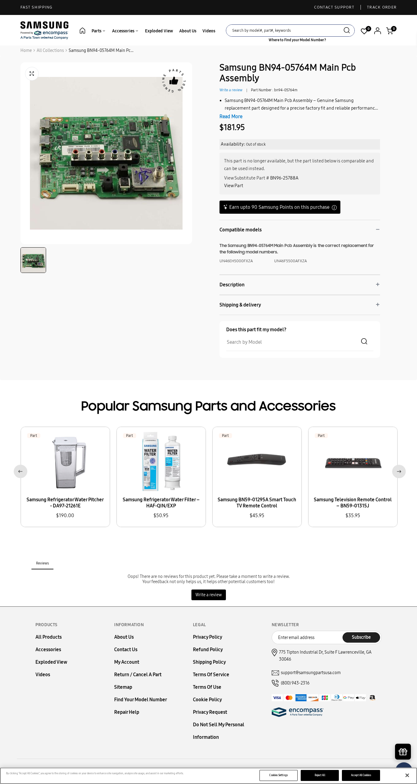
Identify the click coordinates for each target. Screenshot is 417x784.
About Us (187, 31)
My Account (126, 662)
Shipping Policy (209, 662)
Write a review (230, 90)
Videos (208, 31)
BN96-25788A (284, 178)
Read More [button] (230, 116)
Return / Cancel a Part (137, 674)
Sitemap (123, 687)
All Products (48, 637)
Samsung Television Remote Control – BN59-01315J (353, 503)
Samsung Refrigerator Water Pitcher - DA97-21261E (65, 503)
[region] (208, 776)
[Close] (407, 775)
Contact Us (125, 649)
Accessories (123, 31)
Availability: (233, 144)
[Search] (346, 31)
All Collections (50, 50)
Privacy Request (210, 712)
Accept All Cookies (361, 775)
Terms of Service (211, 674)
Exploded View (159, 31)
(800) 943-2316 (295, 683)
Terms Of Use (207, 687)
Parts (97, 31)
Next (397, 470)
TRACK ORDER (382, 7)
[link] (403, 732)
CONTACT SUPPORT (334, 7)
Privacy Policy (207, 637)
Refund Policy (208, 649)
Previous (19, 470)
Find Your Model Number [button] (140, 699)
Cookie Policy (207, 699)
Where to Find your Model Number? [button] (297, 40)
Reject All (320, 775)
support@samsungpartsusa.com (311, 672)
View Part (233, 185)
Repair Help (126, 712)
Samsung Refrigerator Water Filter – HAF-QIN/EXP (161, 503)
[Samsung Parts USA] (44, 30)
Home (26, 50)
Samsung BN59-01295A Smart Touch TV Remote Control (257, 503)
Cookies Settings (278, 775)
